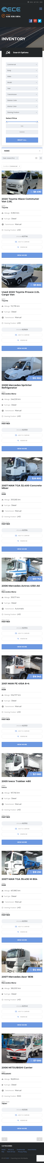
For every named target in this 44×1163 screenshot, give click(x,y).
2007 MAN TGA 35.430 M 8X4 (19, 879)
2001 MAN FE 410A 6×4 (15, 683)
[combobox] (22, 64)
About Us (11, 1150)
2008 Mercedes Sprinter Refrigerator (17, 386)
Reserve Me (23, 247)
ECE (8, 1158)
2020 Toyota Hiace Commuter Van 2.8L (20, 200)
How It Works (32, 1150)
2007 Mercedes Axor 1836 (17, 976)
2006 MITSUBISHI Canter (17, 1067)
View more (22, 255)
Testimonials (21, 1150)
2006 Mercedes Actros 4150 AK (21, 585)
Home (3, 1150)
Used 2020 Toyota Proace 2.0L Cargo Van (21, 293)
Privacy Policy (22, 1152)
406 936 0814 (13, 16)
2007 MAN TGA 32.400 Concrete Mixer (22, 487)
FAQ (3, 1152)
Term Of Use (11, 1152)
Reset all (22, 140)
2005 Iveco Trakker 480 (16, 781)
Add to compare (23, 242)
